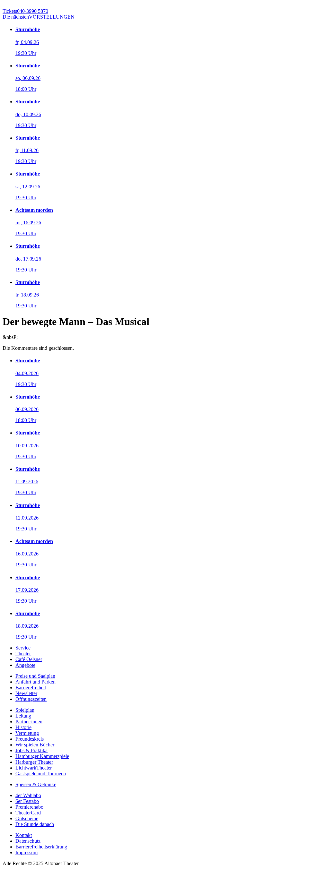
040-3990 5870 (25, 11)
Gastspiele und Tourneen (40, 773)
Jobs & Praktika (31, 750)
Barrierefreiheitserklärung (41, 846)
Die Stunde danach (34, 824)
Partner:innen (28, 721)
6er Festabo (27, 801)
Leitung (23, 715)
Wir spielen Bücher (34, 744)
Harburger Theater (34, 762)
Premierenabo (29, 807)
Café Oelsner (28, 659)
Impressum (26, 852)
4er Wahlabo (28, 795)
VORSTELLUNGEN (39, 17)
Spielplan (24, 710)
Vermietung (27, 733)
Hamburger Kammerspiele (42, 756)
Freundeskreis (29, 739)
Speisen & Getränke (35, 784)
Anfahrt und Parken (35, 681)
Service (23, 647)
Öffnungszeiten (31, 699)
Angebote (25, 665)
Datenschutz (27, 841)
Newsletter (26, 693)
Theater (23, 653)
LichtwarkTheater (33, 767)
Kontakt (23, 835)
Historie (23, 727)
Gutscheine (26, 818)
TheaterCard (28, 812)
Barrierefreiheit (30, 687)
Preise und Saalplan (35, 676)
